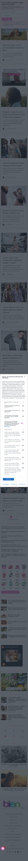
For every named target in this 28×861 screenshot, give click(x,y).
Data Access (14, 484)
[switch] (22, 406)
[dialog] (14, 430)
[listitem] (14, 403)
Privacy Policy (22, 484)
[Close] (25, 376)
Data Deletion (6, 484)
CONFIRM (8, 479)
